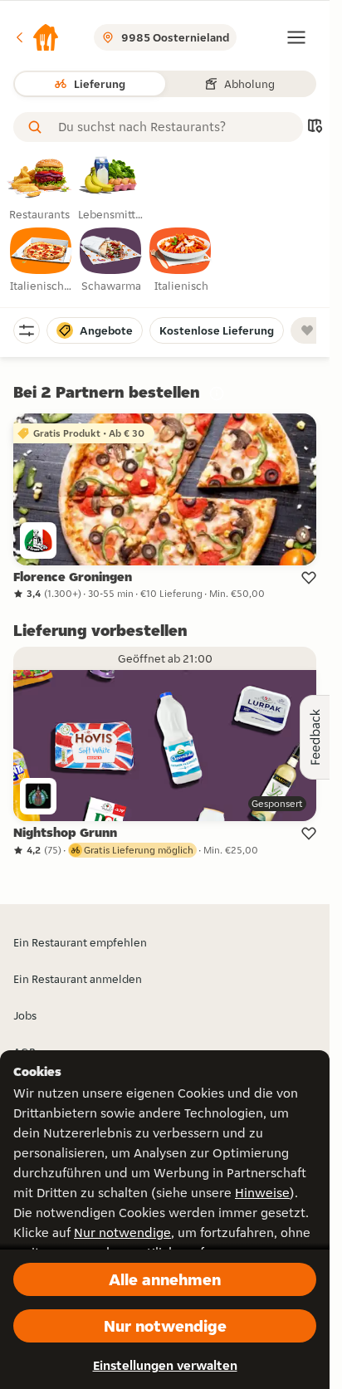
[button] (36, 37)
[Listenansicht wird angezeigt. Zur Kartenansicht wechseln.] (315, 127)
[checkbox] (41, 260)
